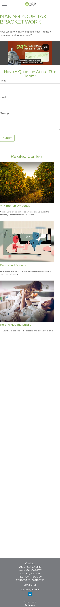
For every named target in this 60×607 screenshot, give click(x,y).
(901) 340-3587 (34, 570)
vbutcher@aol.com (30, 589)
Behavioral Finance (13, 265)
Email (3, 97)
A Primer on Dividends (15, 205)
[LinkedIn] (30, 594)
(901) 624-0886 (33, 567)
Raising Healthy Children (16, 324)
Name (3, 81)
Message (4, 113)
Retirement (30, 605)
